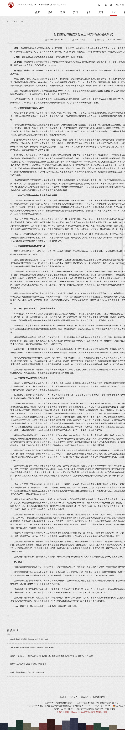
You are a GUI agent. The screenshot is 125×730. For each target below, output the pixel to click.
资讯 (75, 12)
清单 (88, 12)
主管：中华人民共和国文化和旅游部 (59, 703)
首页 (37, 12)
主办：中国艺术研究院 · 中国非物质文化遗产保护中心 (97, 703)
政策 (62, 12)
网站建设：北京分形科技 (63, 709)
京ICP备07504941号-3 (104, 706)
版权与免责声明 (99, 697)
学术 (113, 12)
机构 (50, 12)
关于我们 (73, 697)
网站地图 (62, 697)
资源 (100, 12)
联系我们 (84, 697)
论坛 (22, 21)
